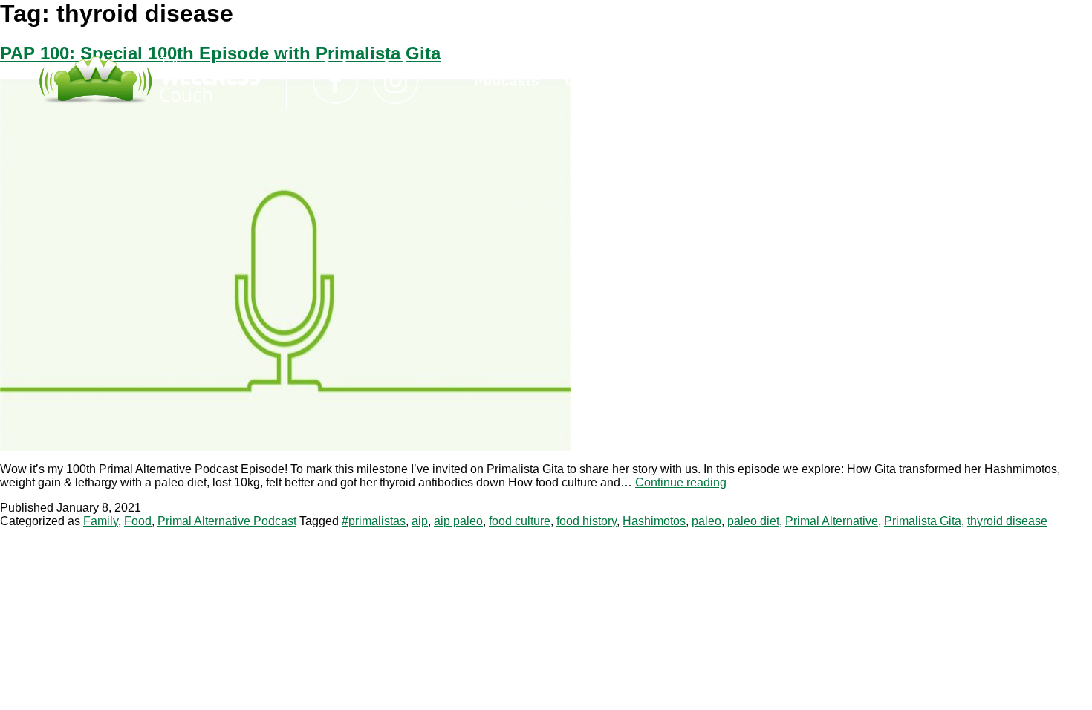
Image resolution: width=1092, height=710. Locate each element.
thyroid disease (1007, 521)
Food (138, 521)
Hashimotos (654, 521)
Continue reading (681, 482)
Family (100, 521)
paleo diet (753, 521)
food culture (519, 521)
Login (689, 81)
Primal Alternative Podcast (226, 521)
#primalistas (374, 521)
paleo (706, 521)
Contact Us (604, 81)
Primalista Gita (922, 521)
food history (586, 521)
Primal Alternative (831, 521)
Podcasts (506, 81)
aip (420, 521)
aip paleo (458, 521)
